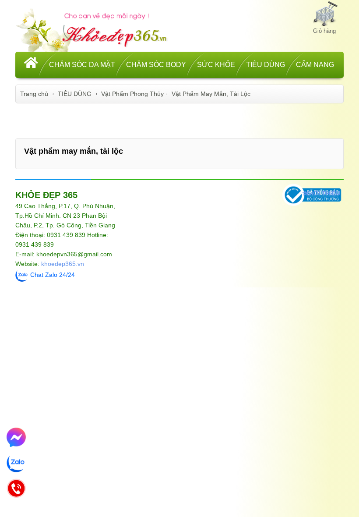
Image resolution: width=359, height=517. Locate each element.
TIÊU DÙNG (265, 64)
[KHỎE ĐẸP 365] (97, 28)
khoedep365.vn (62, 263)
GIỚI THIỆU (323, 193)
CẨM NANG (315, 64)
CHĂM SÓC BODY (156, 64)
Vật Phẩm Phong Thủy (132, 93)
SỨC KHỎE (216, 64)
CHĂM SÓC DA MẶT (82, 64)
